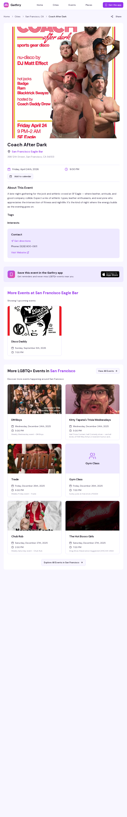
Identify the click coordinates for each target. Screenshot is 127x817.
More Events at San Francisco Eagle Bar (42, 292)
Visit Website (18, 252)
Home (7, 16)
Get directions (22, 241)
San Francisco (62, 370)
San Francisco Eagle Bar (27, 151)
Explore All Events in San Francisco (61, 562)
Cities (17, 16)
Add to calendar (22, 176)
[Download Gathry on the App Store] (110, 274)
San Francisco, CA (34, 16)
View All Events (106, 371)
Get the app (115, 5)
